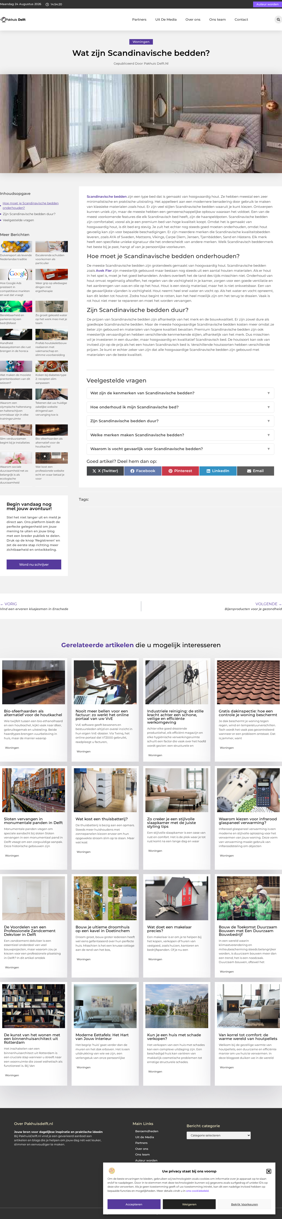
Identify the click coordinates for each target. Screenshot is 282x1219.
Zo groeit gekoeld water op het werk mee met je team (51, 319)
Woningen (141, 42)
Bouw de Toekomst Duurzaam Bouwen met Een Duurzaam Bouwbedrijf (248, 931)
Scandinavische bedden (107, 196)
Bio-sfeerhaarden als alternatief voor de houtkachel (49, 442)
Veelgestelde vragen (18, 220)
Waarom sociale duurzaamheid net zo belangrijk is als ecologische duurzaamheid (14, 474)
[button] (269, 1171)
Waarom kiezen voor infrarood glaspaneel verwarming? (248, 821)
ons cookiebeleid (197, 1190)
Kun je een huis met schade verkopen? (174, 1037)
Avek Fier (104, 270)
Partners (139, 19)
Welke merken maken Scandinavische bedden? (180, 435)
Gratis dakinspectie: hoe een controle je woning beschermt (248, 713)
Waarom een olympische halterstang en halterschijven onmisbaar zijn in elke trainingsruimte (15, 410)
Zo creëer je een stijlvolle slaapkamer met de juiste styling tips (171, 823)
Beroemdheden (146, 1131)
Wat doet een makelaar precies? (169, 929)
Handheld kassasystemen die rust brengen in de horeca (15, 347)
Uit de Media (144, 1137)
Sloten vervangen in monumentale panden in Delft (33, 821)
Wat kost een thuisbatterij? (102, 819)
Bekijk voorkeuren (244, 1204)
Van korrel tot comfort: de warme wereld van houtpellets (248, 1037)
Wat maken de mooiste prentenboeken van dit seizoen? (15, 378)
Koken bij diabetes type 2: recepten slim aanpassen (50, 378)
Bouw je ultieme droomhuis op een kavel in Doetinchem (103, 929)
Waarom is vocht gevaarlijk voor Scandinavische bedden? (180, 449)
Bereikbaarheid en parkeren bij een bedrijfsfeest (12, 319)
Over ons (193, 19)
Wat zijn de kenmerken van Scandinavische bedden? (180, 393)
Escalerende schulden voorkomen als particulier (49, 259)
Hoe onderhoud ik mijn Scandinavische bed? (180, 407)
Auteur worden (146, 1160)
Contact (241, 19)
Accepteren (134, 1204)
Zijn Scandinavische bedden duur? (29, 214)
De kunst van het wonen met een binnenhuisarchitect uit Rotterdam (32, 1039)
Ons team (217, 19)
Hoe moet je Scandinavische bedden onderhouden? (31, 205)
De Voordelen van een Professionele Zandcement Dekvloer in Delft (30, 931)
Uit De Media (166, 19)
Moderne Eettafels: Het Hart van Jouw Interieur (102, 1037)
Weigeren (189, 1204)
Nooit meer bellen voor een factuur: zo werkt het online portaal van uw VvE (102, 715)
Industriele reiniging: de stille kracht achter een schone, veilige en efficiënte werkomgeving (175, 717)
